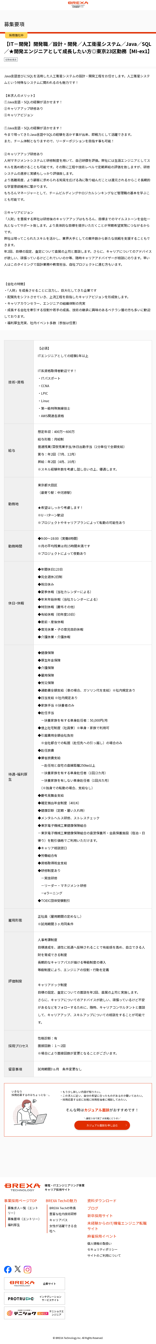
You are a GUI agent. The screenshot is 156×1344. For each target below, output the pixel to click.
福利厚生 (14, 1225)
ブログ (92, 1208)
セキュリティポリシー (102, 1249)
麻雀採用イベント (102, 1236)
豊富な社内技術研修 (63, 1214)
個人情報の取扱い (99, 1243)
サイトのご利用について (104, 1255)
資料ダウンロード (102, 1200)
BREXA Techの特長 (62, 1208)
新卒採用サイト (100, 1215)
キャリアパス (58, 1220)
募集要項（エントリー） (24, 1219)
